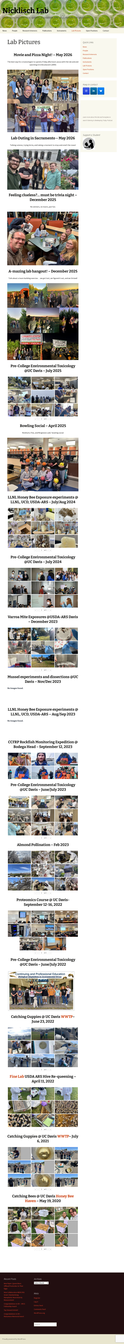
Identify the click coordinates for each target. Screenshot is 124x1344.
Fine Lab (17, 1076)
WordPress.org (39, 1313)
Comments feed (40, 1309)
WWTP (67, 1017)
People (14, 31)
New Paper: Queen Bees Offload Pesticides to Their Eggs (13, 1286)
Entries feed (38, 1305)
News (4, 31)
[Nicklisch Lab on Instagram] (86, 91)
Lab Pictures (76, 31)
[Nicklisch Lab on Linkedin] (93, 91)
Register (37, 1298)
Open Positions (92, 31)
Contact (106, 31)
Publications (47, 31)
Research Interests (30, 31)
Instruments (61, 31)
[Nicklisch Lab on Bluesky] (100, 91)
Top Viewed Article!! (11, 1310)
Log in (36, 1302)
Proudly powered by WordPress (14, 1339)
